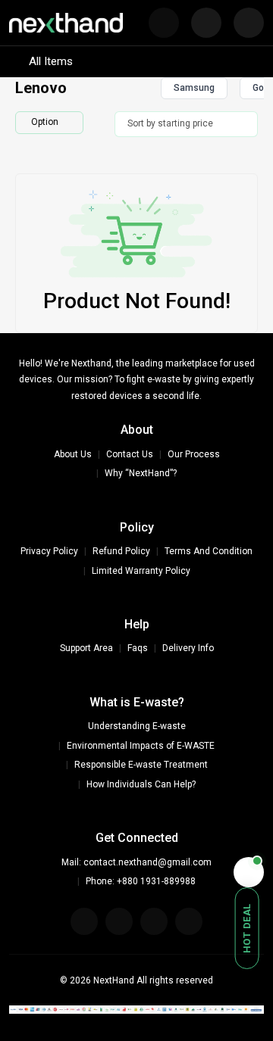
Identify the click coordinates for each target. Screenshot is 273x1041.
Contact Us (129, 454)
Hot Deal (247, 928)
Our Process (194, 454)
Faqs (137, 648)
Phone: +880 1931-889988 (141, 881)
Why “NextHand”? (141, 473)
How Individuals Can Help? (141, 784)
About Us (73, 454)
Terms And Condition (209, 551)
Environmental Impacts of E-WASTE (141, 745)
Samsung (194, 88)
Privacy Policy (49, 551)
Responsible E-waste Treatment (141, 764)
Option (44, 122)
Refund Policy (121, 551)
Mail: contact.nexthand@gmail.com (136, 862)
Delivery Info (188, 648)
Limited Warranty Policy (141, 571)
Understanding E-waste (137, 726)
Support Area (86, 648)
